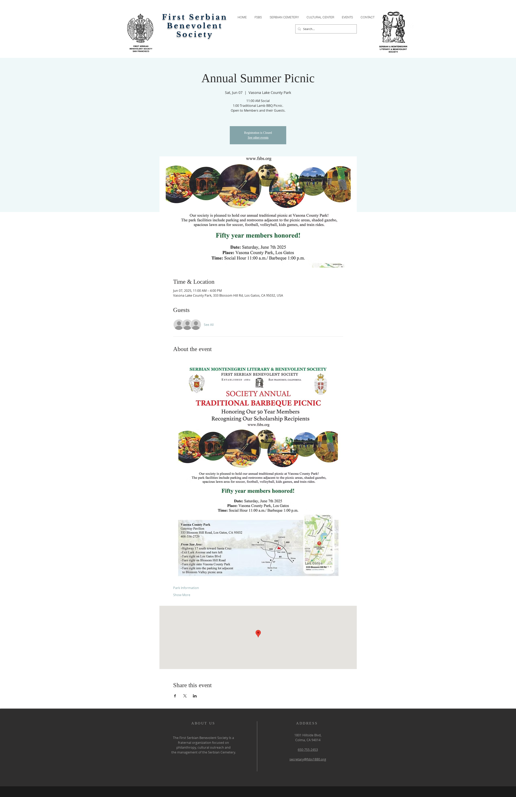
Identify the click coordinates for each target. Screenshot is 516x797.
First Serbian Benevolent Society (195, 26)
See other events (258, 137)
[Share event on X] (185, 695)
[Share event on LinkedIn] (195, 695)
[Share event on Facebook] (175, 695)
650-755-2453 (308, 749)
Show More (181, 595)
